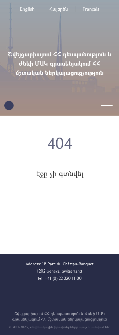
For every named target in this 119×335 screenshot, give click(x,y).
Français (91, 9)
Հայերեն (58, 9)
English (27, 9)
